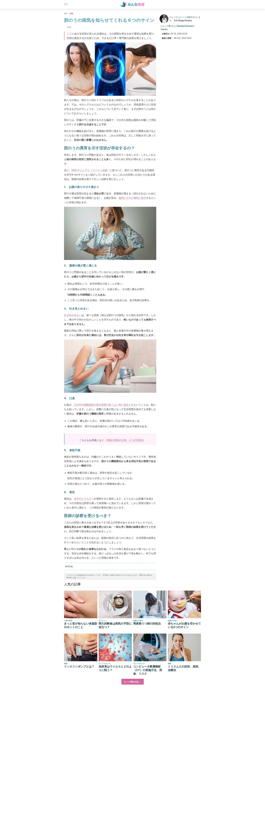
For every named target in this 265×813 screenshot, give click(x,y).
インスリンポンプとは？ (79, 666)
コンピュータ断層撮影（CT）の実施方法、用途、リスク (147, 670)
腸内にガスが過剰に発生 (132, 197)
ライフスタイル (104, 663)
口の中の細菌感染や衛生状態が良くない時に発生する (104, 404)
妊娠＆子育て (138, 620)
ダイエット (103, 620)
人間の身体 (68, 620)
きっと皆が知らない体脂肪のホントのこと (80, 625)
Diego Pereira (185, 20)
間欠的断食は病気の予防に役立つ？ (115, 625)
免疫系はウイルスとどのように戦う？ (115, 668)
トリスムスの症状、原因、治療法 (184, 668)
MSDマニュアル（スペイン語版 (89, 170)
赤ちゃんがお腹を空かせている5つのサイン (184, 625)
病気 (71, 13)
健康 (65, 13)
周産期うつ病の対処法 (147, 623)
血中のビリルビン (84, 498)
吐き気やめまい (72, 315)
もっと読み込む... (132, 681)
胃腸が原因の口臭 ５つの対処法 (125, 440)
